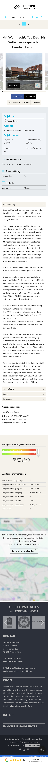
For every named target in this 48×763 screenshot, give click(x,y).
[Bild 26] (35, 91)
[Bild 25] (33, 91)
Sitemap (34, 742)
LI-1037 (7, 143)
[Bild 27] (36, 91)
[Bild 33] (44, 91)
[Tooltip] (45, 756)
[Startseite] (24, 7)
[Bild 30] (40, 91)
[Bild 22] (30, 91)
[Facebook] (32, 17)
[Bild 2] (4, 91)
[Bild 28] (37, 91)
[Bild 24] (32, 91)
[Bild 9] (13, 91)
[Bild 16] (22, 91)
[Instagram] (42, 17)
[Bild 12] (16, 91)
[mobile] (43, 7)
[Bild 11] (15, 91)
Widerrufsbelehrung (16, 745)
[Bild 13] (18, 91)
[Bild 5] (7, 91)
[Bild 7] (10, 91)
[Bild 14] (19, 91)
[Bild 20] (27, 91)
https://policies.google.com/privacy (24, 544)
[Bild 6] (9, 91)
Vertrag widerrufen (33, 745)
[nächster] (42, 622)
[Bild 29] (39, 91)
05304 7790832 (42, 749)
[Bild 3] (5, 91)
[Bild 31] (41, 91)
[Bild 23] (31, 91)
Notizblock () (15, 103)
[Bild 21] (28, 91)
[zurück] (6, 622)
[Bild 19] (26, 91)
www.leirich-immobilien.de (20, 671)
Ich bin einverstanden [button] (23, 551)
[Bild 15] (20, 91)
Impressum (14, 742)
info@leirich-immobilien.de (14, 422)
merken (27, 103)
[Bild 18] (24, 91)
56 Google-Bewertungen (36, 761)
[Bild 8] (11, 91)
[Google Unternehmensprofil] (37, 17)
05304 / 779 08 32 (16, 17)
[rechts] (28, 24)
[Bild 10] (14, 91)
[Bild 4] (6, 91)
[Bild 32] (43, 91)
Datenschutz (25, 742)
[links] (19, 24)
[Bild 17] (23, 91)
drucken (36, 103)
